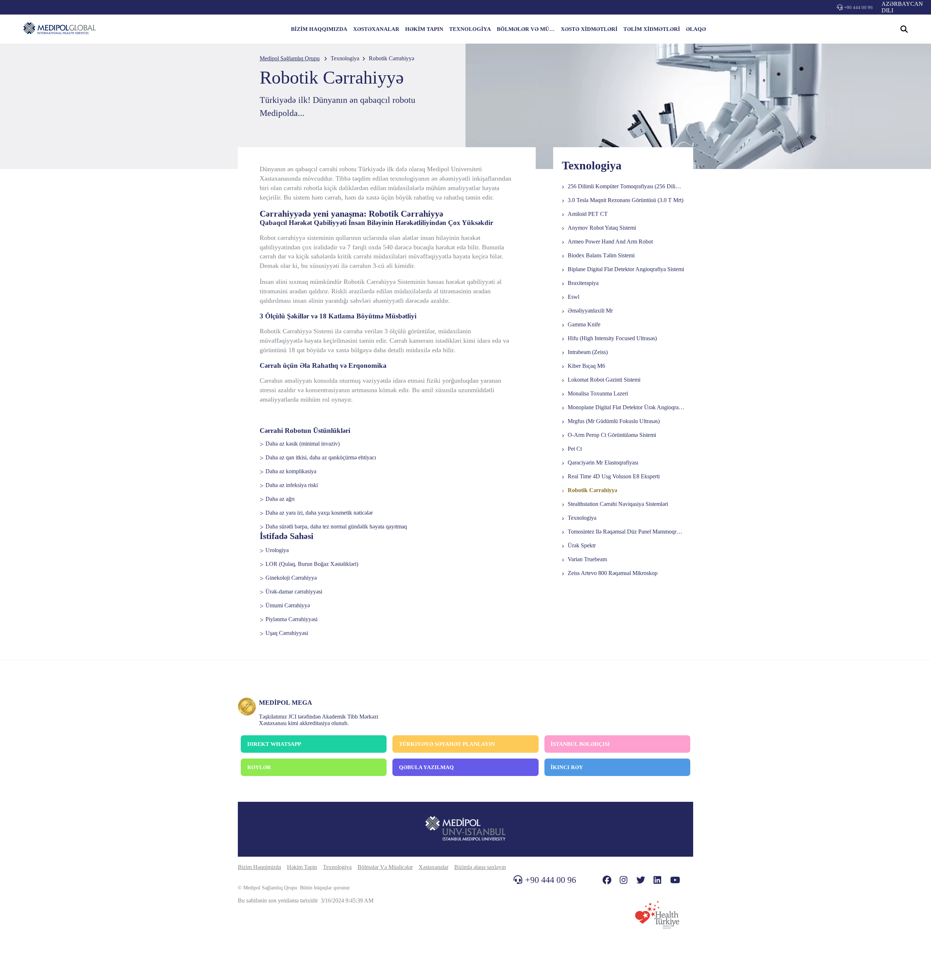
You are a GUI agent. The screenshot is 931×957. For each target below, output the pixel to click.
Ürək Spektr (582, 545)
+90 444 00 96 (858, 7)
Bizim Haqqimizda (259, 867)
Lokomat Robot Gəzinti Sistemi (604, 380)
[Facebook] (607, 880)
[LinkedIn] (657, 880)
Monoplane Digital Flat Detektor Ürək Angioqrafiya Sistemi (637, 407)
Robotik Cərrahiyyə (592, 490)
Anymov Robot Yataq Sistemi (602, 228)
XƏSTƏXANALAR (376, 29)
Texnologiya (582, 518)
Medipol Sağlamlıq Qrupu (290, 58)
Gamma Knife (584, 324)
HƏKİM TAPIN (424, 29)
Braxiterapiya (583, 283)
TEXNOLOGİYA (470, 29)
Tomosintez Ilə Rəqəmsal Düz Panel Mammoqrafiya (628, 531)
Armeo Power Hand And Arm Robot (610, 241)
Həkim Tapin (302, 867)
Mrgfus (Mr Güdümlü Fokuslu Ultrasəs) (614, 421)
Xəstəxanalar (433, 867)
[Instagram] (623, 880)
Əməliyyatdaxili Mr (590, 310)
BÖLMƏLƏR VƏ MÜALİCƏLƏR (526, 29)
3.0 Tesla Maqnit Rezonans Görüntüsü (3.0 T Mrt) (625, 200)
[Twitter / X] (640, 880)
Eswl (573, 297)
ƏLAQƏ (696, 29)
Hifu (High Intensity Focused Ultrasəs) (612, 338)
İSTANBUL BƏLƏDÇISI (580, 744)
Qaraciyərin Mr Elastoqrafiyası (603, 462)
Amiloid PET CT (588, 214)
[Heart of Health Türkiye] (657, 914)
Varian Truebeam (587, 559)
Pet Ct (575, 449)
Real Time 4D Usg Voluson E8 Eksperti (614, 476)
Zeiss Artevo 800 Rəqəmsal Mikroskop (613, 573)
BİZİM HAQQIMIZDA (319, 29)
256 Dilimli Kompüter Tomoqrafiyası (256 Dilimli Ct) (629, 186)
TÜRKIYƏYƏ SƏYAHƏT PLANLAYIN (447, 744)
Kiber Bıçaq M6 (586, 366)
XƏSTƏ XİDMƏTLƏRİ (589, 29)
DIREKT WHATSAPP (274, 744)
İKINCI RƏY (567, 767)
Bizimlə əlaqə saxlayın (480, 867)
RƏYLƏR (259, 767)
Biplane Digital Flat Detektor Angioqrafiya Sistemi (626, 269)
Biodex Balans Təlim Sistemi (601, 255)
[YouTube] (675, 880)
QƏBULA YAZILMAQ (426, 767)
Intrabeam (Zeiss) (588, 352)
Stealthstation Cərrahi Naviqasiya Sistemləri (618, 504)
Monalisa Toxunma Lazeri (598, 393)
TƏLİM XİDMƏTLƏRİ (651, 29)
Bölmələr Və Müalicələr (385, 867)
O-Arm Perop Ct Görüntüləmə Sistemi (612, 435)
